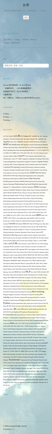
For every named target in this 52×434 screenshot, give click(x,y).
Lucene (11, 255)
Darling (21, 175)
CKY (18, 153)
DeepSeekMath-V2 (17, 187)
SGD (26, 323)
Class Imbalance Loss (40, 156)
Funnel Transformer (18, 212)
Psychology (39, 300)
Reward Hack (29, 320)
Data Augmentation (28, 175)
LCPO (40, 240)
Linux (14, 252)
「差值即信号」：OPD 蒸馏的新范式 (17, 88)
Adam (21, 139)
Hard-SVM (33, 224)
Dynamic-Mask (32, 193)
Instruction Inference (22, 235)
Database (16, 181)
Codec (20, 159)
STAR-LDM (6, 326)
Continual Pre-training (11, 167)
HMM (25, 224)
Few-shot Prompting (33, 206)
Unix (22, 362)
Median (13, 263)
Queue (28, 303)
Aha (45, 139)
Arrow (15, 142)
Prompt (21, 300)
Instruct (33, 232)
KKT (34, 238)
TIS (19, 351)
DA (26, 173)
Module (44, 266)
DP (11, 175)
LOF (35, 243)
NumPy (40, 275)
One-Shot (34, 277)
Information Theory (26, 232)
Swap (44, 348)
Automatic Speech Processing (31, 142)
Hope (44, 224)
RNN (40, 309)
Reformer (29, 314)
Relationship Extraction (29, 317)
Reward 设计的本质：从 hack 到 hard (17, 85)
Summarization (30, 348)
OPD (16, 277)
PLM (31, 283)
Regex (34, 314)
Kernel (43, 238)
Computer (33, 161)
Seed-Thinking (12, 329)
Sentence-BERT (26, 334)
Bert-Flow (25, 147)
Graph (33, 221)
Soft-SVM (41, 340)
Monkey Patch (11, 269)
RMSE (30, 309)
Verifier (30, 365)
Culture (22, 173)
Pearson (36, 286)
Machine (15, 257)
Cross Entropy (43, 170)
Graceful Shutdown (16, 221)
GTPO (9, 218)
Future (26, 212)
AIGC (29, 136)
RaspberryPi (17, 312)
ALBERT (34, 136)
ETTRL (17, 195)
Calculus (41, 153)
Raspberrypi (24, 312)
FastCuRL (45, 204)
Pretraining (29, 297)
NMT (35, 272)
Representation (41, 317)
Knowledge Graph (31, 240)
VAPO (47, 362)
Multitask (44, 269)
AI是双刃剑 (7, 95)
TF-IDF (12, 351)
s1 (38, 382)
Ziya (44, 374)
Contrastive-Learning (8, 170)
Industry (38, 229)
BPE (22, 144)
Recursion (18, 314)
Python (6, 303)
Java (12, 238)
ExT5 (16, 204)
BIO (10, 144)
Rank (11, 312)
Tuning (40, 360)
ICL (35, 226)
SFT (23, 323)
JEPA (4, 238)
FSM (37, 204)
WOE (7, 371)
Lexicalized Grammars (9, 249)
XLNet (5, 374)
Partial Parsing (25, 286)
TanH (8, 354)
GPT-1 (15, 215)
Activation (6, 139)
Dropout (25, 193)
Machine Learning (24, 258)
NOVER (43, 272)
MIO (36, 255)
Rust (12, 323)
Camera (46, 153)
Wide (29, 371)
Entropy (40, 201)
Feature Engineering (8, 206)
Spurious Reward (35, 343)
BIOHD (14, 144)
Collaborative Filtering (35, 159)
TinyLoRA (41, 357)
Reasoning (31, 312)
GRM (33, 215)
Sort (9, 343)
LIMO (5, 243)
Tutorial (45, 360)
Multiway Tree (7, 272)
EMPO (5, 195)
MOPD (46, 255)
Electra (25, 198)
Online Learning (42, 277)
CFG (10, 153)
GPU (30, 215)
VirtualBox (44, 365)
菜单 (26, 17)
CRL (31, 153)
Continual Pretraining (26, 167)
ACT (4, 136)
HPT (28, 224)
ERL (8, 195)
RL (15, 309)
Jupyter (20, 238)
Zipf (42, 374)
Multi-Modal (30, 269)
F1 (22, 204)
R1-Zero (12, 306)
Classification (7, 159)
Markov (19, 260)
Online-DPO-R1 (17, 280)
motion (46, 379)
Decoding (38, 181)
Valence (16, 365)
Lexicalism (34, 246)
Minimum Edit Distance (15, 266)
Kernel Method (12, 240)
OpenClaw (30, 280)
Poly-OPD (6, 292)
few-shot (35, 377)
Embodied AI (20, 201)
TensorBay (13, 354)
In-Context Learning (29, 229)
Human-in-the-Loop (28, 226)
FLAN (34, 204)
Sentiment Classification (37, 334)
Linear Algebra (31, 249)
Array (11, 142)
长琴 (26, 5)
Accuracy (45, 136)
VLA (8, 365)
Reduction (24, 314)
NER (16, 272)
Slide (29, 340)
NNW (39, 272)
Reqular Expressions (8, 320)
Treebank (35, 360)
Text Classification (30, 354)
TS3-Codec (31, 351)
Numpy (5, 277)
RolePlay (41, 320)
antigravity (6, 377)
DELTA (44, 173)
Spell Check (27, 343)
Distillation (18, 190)
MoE (30, 266)
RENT (34, 306)
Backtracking (33, 144)
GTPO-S (14, 218)
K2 (29, 238)
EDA (38, 193)
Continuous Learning (39, 167)
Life (16, 249)
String (11, 348)
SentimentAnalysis (8, 337)
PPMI (35, 283)
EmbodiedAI (29, 201)
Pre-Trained (29, 294)
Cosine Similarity (34, 170)
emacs (31, 377)
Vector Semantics (23, 365)
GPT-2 (19, 215)
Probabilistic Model (8, 300)
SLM (32, 323)
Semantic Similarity (30, 331)
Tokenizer (5, 360)
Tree (31, 360)
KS (40, 238)
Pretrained (22, 297)
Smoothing (34, 340)
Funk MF (10, 212)
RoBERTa (35, 320)
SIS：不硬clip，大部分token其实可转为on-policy (21, 98)
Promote (16, 300)
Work (37, 371)
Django (24, 190)
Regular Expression (41, 314)
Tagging (44, 351)
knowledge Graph (33, 379)
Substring (23, 348)
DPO (13, 175)
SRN (42, 323)
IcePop (45, 226)
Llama (21, 252)
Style (18, 348)
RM (22, 309)
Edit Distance (40, 195)
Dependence (30, 187)
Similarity (35, 337)
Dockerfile (16, 43)
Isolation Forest (37, 235)
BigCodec (41, 147)
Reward (23, 320)
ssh (45, 382)
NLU (32, 272)
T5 (9, 351)
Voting (38, 368)
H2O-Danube (18, 224)
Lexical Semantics (25, 246)
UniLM (10, 362)
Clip (13, 159)
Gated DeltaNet (30, 218)
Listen (18, 252)
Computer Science (42, 162)
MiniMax (5, 266)
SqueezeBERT (44, 343)
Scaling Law (36, 326)
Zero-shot (30, 374)
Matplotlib (39, 260)
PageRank (46, 283)
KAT (31, 238)
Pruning (33, 300)
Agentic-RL (33, 139)
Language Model (8, 246)
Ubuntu (5, 362)
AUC (41, 136)
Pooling (11, 292)
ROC (43, 309)
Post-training (38, 291)
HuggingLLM (9, 226)
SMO (35, 323)
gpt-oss (10, 379)
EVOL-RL (22, 195)
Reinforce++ (6, 317)
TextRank (19, 357)
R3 (16, 306)
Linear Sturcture (40, 249)
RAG (19, 306)
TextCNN (14, 357)
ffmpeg (40, 377)
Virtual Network (36, 365)
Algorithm (6, 142)
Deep (43, 181)
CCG (47, 150)
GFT (45, 212)
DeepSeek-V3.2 (7, 187)
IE (39, 226)
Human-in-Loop (18, 226)
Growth (12, 223)
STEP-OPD (13, 326)
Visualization (6, 368)
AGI (15, 136)
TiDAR (36, 357)
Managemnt (7, 260)
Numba (45, 275)
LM (32, 244)
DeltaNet (24, 187)
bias (19, 377)
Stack (15, 346)
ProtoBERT (27, 300)
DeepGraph (11, 184)
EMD (43, 193)
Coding (17, 40)
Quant (14, 303)
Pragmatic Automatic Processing (17, 294)
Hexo (13, 429)
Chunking (31, 156)
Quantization (19, 303)
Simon (40, 337)
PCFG (18, 283)
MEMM (29, 255)
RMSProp (35, 309)
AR (38, 136)
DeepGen (5, 184)
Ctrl (19, 173)
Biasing (36, 147)
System (5, 351)
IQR (41, 226)
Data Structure (34, 178)
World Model (43, 371)
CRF (28, 153)
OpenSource (36, 280)
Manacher (45, 257)
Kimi (23, 240)
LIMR (9, 243)
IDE (37, 226)
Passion (31, 286)
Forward (29, 209)
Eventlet (12, 204)
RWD (8, 312)
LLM (14, 243)
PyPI (44, 300)
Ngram (21, 275)
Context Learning (29, 164)
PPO (38, 283)
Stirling (30, 346)
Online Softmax (7, 280)
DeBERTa (22, 181)
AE (7, 136)
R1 (8, 306)
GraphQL (38, 221)
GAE (29, 212)
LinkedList (9, 252)
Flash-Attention (11, 209)
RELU (30, 306)
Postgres (5, 294)
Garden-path (22, 218)
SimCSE (30, 337)
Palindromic (6, 286)
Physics (35, 289)
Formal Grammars (21, 209)
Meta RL (33, 263)
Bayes (13, 147)
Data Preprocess (15, 178)
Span (12, 343)
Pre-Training (36, 294)
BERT (6, 144)
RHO (7, 309)
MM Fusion (40, 255)
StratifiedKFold (42, 346)
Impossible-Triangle (17, 229)
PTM (41, 283)
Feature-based (17, 206)
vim (6, 385)
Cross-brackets (7, 173)
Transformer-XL (25, 360)
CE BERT (6, 153)
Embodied (14, 201)
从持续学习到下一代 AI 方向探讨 (15, 91)
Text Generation (39, 354)
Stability (5, 346)
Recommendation (8, 315)
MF (33, 255)
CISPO (14, 153)
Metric (37, 263)
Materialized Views (27, 260)
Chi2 (26, 156)
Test (23, 354)
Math (34, 260)
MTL (11, 257)
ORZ (23, 277)
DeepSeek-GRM (43, 184)
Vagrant (12, 365)
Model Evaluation (36, 266)
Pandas (18, 286)
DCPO (40, 173)
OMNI (13, 277)
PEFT (21, 283)
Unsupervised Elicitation (30, 362)
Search (5, 329)
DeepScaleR (27, 184)
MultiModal (38, 269)
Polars (46, 289)
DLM (5, 175)
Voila (34, 368)
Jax (14, 238)
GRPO (38, 215)
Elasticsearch (19, 198)
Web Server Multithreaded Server (18, 371)
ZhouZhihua (37, 374)
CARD (43, 150)
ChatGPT (21, 156)
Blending (10, 150)
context (27, 377)
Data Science (24, 178)
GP (12, 215)
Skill (17, 340)
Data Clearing (37, 175)
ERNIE (12, 195)
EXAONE (27, 195)
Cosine (27, 170)
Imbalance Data (7, 229)
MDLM (25, 255)
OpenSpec (42, 280)
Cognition (25, 159)
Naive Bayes (6, 275)
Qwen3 (36, 303)
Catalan (10, 156)
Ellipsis (33, 198)
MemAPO (17, 263)
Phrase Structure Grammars (25, 289)
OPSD (19, 277)
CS (34, 153)
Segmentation (19, 329)
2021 (5, 27)
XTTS (9, 374)
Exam (19, 204)
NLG (19, 272)
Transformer (14, 359)
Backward (40, 144)
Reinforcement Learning (16, 317)
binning (23, 377)
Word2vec (33, 371)
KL (38, 238)
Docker (26, 40)
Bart (10, 147)
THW (16, 351)
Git (40, 218)
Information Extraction (14, 232)
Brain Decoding (20, 150)
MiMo (45, 263)
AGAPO (10, 136)
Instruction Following (10, 235)
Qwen (32, 303)
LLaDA (29, 243)
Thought (30, 357)
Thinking (6, 120)
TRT (26, 351)
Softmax (5, 343)
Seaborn (43, 326)
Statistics (25, 346)
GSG (46, 215)
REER (26, 306)
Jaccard (8, 238)
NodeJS (25, 275)
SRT (45, 323)
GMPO (8, 215)
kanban (27, 379)
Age (25, 139)
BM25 (19, 144)
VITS (4, 365)
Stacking (20, 346)
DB (37, 173)
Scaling (31, 326)
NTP (47, 272)
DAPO (32, 173)
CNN (21, 153)
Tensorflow (19, 354)
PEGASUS (27, 283)
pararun (29, 382)
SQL (38, 323)
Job (16, 238)
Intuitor (31, 235)
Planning (39, 289)
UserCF (40, 362)
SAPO (16, 323)
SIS (29, 323)
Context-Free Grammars (40, 164)
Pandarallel (13, 286)
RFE (44, 306)
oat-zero (11, 382)
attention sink (13, 377)
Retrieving (17, 320)
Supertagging (39, 348)
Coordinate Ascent (20, 170)
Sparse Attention (19, 343)
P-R (11, 283)
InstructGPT (39, 232)
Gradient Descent (26, 221)
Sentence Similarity (16, 334)
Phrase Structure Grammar (10, 289)
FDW (30, 204)
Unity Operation (16, 362)
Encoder (35, 201)
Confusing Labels (8, 164)
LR (38, 243)
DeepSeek (35, 184)
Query (25, 303)
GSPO (5, 218)
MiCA (41, 263)
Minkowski (25, 266)
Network (16, 275)
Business (32, 150)
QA (11, 303)
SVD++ (22, 326)
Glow (8, 221)
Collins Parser (45, 159)
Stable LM (11, 346)
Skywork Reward (23, 340)
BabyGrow (27, 144)
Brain (14, 150)
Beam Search (18, 147)
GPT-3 (23, 215)
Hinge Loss (39, 224)
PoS (43, 289)
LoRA (25, 252)
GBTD (38, 212)
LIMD (45, 240)
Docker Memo (11, 33)
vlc (9, 385)
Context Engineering (18, 164)
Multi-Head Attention (21, 269)
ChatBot (15, 156)
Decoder (33, 181)
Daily (16, 175)
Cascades (5, 156)
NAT (12, 272)
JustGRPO (25, 238)
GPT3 (26, 215)
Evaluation (6, 204)
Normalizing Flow (33, 275)
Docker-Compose (35, 190)
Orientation (6, 283)
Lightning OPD (23, 249)
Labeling (45, 243)
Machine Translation (37, 257)
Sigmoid (24, 337)
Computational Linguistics (23, 161)
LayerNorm (17, 246)
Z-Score (13, 374)
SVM (26, 326)
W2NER (42, 368)
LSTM (41, 243)
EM (41, 193)
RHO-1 (11, 309)
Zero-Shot (25, 374)
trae (4, 385)
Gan (18, 218)
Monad (5, 269)
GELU (42, 212)
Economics (34, 195)
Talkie (4, 354)
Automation (43, 142)
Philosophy (41, 286)
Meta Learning (25, 263)
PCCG (14, 283)
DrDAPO (9, 193)
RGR (4, 309)
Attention (20, 142)
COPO (25, 153)
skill (40, 382)
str (47, 382)
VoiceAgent (29, 368)
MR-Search (6, 257)
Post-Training (28, 292)
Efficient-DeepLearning (9, 198)
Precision (11, 297)
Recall (36, 312)
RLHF (19, 309)
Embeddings (7, 201)
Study (15, 348)
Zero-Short (18, 374)
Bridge (27, 150)
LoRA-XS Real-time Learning (36, 252)
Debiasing (27, 181)
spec (43, 382)
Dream (20, 193)
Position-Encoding (19, 292)
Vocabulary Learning (20, 368)
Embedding (39, 198)
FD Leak (26, 204)
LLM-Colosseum (22, 243)
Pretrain (17, 297)
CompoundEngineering (9, 161)
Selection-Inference (29, 329)
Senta (37, 331)
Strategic (35, 346)
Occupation (28, 277)
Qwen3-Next (42, 303)
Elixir (29, 198)
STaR (18, 326)
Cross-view (14, 173)
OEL (9, 277)
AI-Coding (24, 136)
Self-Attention (38, 329)
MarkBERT (14, 260)
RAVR (23, 306)
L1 (37, 240)
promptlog (34, 382)
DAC (28, 173)
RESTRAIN (40, 306)
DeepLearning (19, 184)
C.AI (38, 150)
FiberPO (42, 206)
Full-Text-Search (36, 209)
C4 (40, 150)
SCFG (20, 323)
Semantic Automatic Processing (16, 331)
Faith (40, 204)
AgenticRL (41, 139)
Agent (28, 139)
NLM (23, 272)
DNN (8, 175)
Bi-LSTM (30, 147)
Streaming (6, 348)
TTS (39, 351)
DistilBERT (12, 190)
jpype (22, 379)
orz (26, 382)
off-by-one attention (19, 382)
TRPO (23, 351)
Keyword (19, 240)
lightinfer (41, 379)
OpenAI (24, 280)
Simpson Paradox (10, 340)
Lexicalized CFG (41, 246)
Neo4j (11, 275)
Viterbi (13, 368)
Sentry (15, 337)
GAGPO (33, 212)
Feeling (6, 117)
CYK (36, 153)
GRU (43, 215)
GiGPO (37, 218)
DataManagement (8, 181)
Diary (36, 187)
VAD (43, 362)
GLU (4, 215)
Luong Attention (18, 255)
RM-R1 (26, 309)
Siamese (20, 337)
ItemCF (44, 235)
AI (18, 135)
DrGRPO (15, 193)
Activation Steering (14, 139)
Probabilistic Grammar (39, 297)
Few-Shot (25, 206)
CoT (16, 159)
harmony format (17, 379)
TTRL (36, 351)
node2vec (5, 382)
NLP (27, 271)
